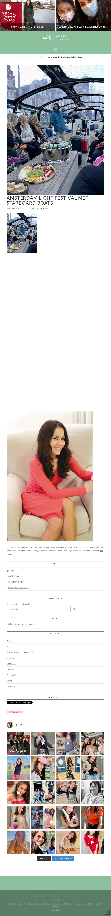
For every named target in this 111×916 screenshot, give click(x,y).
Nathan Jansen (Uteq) (68, 896)
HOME (11, 570)
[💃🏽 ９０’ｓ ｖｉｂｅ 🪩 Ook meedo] (92, 842)
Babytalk (10, 641)
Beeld (9, 646)
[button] (55, 49)
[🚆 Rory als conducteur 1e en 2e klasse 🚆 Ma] (43, 743)
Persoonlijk (11, 675)
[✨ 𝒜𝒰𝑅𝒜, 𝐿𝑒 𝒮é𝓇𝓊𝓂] (18, 817)
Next (105, 15)
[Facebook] (53, 910)
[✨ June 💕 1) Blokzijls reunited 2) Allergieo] (92, 743)
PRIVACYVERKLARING (18, 587)
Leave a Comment (43, 208)
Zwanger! (11, 686)
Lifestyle (10, 658)
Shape (9, 680)
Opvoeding (11, 663)
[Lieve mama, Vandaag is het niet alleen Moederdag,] (92, 792)
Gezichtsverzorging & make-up (20, 652)
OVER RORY (13, 576)
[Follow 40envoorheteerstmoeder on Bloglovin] (15, 712)
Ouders (10, 669)
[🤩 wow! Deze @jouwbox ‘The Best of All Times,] (68, 743)
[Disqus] (55, 290)
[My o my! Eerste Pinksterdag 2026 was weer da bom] (18, 792)
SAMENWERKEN (15, 582)
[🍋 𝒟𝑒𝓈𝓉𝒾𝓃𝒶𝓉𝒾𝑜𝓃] (43, 768)
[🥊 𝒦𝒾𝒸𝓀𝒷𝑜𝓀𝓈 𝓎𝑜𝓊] (18, 743)
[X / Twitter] (57, 910)
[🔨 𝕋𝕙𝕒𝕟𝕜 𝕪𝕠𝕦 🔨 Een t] (68, 842)
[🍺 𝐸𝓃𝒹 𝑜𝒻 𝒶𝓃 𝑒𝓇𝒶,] (43, 792)
